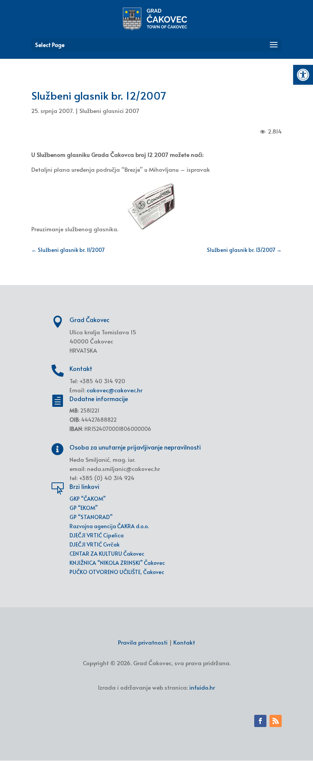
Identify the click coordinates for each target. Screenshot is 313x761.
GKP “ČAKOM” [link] (87, 498)
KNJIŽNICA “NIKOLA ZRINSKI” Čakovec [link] (117, 562)
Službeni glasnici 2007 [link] (109, 110)
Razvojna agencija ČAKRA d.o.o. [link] (109, 526)
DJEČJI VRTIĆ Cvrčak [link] (94, 544)
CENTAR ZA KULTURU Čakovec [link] (106, 553)
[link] (303, 75)
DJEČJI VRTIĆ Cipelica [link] (96, 535)
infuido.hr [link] (202, 687)
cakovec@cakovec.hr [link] (114, 390)
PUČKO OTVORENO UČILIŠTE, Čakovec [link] (116, 572)
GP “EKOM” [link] (83, 507)
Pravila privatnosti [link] (143, 642)
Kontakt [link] (184, 642)
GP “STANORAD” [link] (91, 517)
